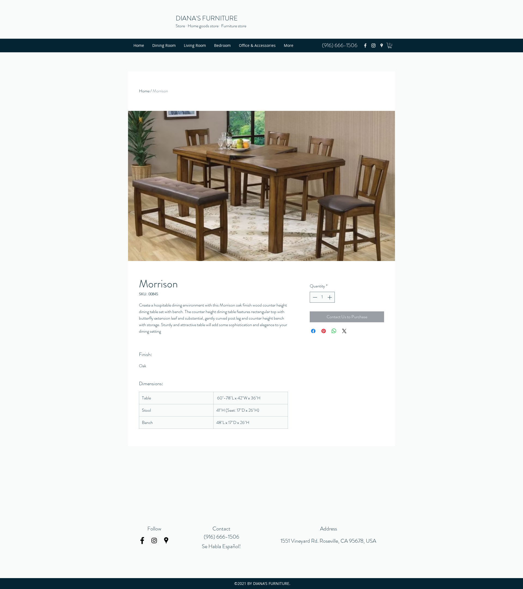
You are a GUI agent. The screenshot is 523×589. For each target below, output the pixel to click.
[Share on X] (344, 331)
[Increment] (330, 297)
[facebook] (365, 45)
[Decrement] (314, 297)
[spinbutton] (322, 297)
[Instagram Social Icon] (154, 540)
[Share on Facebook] (313, 331)
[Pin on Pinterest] (323, 331)
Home (144, 91)
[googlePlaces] (381, 45)
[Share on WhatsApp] (334, 331)
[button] (390, 45)
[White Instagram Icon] (373, 45)
